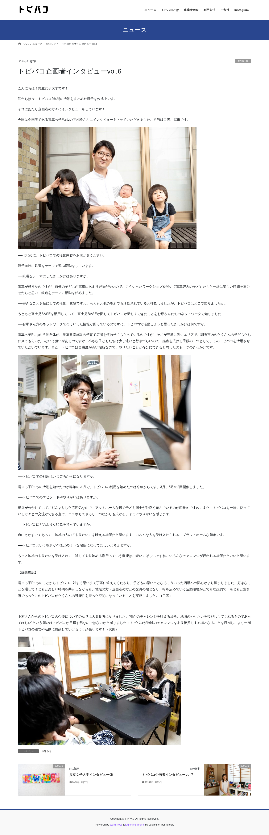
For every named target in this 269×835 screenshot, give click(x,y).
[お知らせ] (41, 779)
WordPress (116, 824)
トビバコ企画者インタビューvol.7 (167, 774)
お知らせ (242, 61)
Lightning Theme (135, 824)
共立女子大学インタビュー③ (91, 774)
